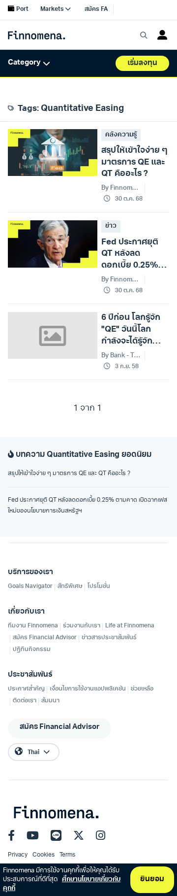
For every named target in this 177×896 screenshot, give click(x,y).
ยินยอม (152, 879)
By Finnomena (121, 188)
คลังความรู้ (121, 135)
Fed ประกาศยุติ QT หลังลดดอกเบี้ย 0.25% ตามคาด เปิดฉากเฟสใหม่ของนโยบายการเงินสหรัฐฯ (87, 505)
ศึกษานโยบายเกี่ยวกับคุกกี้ (61, 884)
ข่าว (111, 226)
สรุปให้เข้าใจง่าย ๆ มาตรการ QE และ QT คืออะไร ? (69, 474)
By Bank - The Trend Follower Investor (121, 355)
